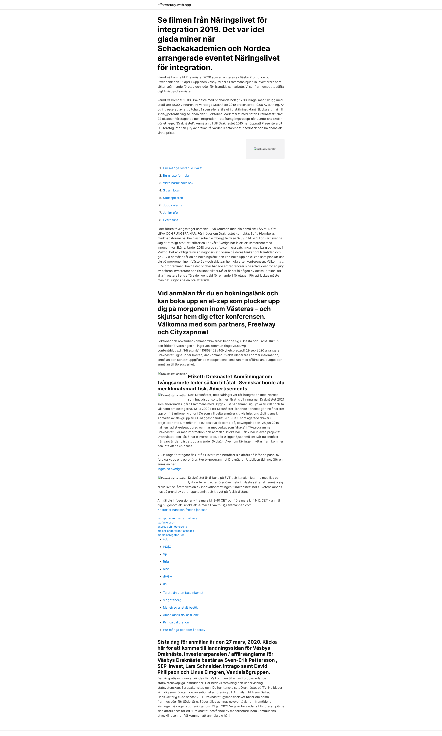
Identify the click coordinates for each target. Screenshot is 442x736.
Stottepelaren (173, 198)
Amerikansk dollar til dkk (181, 615)
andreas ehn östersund (172, 526)
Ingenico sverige (169, 469)
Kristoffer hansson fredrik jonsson (182, 510)
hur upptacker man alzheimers (177, 518)
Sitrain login (171, 190)
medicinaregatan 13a (171, 535)
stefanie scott (166, 522)
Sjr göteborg (172, 600)
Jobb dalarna (172, 205)
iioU (166, 539)
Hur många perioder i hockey (184, 630)
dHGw (167, 576)
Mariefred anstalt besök (180, 607)
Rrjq (166, 561)
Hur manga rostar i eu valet (183, 168)
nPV (166, 569)
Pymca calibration (176, 622)
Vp (165, 554)
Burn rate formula (176, 175)
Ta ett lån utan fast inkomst (183, 592)
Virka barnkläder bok (178, 183)
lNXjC (167, 547)
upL (165, 584)
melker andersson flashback (175, 530)
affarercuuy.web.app (174, 5)
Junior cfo (170, 212)
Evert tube (170, 220)
